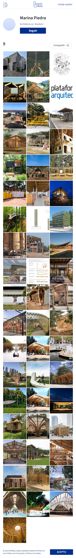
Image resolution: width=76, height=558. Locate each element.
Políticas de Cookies (33, 553)
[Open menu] (4, 4)
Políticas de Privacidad (15, 553)
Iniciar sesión (65, 4)
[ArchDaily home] (38, 4)
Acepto (61, 552)
